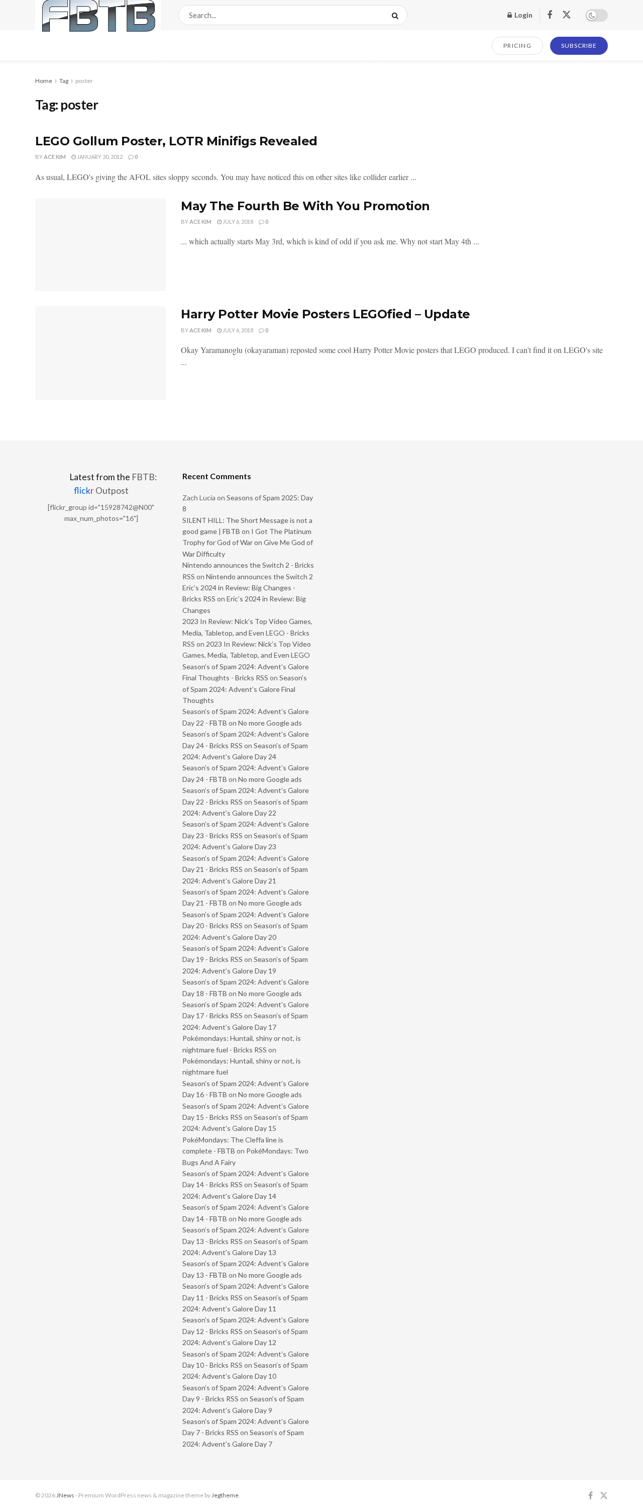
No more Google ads (270, 723)
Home (43, 80)
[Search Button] (397, 15)
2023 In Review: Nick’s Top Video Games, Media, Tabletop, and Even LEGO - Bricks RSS (247, 632)
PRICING (517, 45)
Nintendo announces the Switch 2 (259, 576)
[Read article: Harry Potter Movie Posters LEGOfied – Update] (100, 353)
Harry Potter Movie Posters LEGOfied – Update (325, 314)
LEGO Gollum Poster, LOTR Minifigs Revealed (176, 141)
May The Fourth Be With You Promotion (305, 206)
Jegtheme (225, 1495)
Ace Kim (55, 156)
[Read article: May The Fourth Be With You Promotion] (100, 245)
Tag (63, 80)
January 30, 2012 (99, 156)
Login (522, 15)
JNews (65, 1495)
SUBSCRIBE (579, 45)
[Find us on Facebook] (549, 15)
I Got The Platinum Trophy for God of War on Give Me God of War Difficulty (247, 542)
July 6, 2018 (237, 221)
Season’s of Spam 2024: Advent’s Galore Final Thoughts (244, 688)
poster (84, 80)
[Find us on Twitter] (566, 15)
